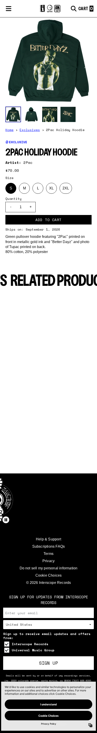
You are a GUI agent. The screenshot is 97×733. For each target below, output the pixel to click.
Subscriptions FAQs (48, 546)
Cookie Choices (48, 575)
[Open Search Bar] (73, 8)
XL (51, 188)
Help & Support (48, 539)
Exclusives (30, 129)
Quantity (13, 198)
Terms (48, 554)
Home (9, 129)
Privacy (48, 561)
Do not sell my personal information (49, 568)
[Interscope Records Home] (48, 9)
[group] (13, 114)
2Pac (27, 162)
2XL (65, 188)
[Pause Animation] (6, 520)
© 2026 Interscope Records (48, 583)
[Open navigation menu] (9, 9)
